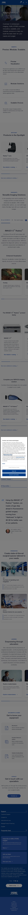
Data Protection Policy (20, 457)
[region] (14, 457)
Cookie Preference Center (14, 467)
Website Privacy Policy (8, 454)
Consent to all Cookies (14, 474)
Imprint (3, 463)
